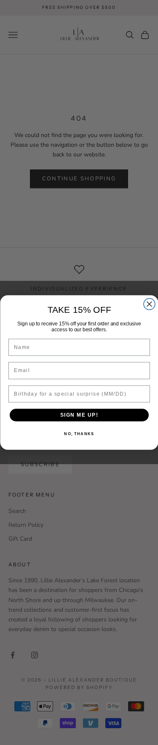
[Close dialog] (149, 304)
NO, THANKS (79, 434)
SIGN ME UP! (79, 415)
